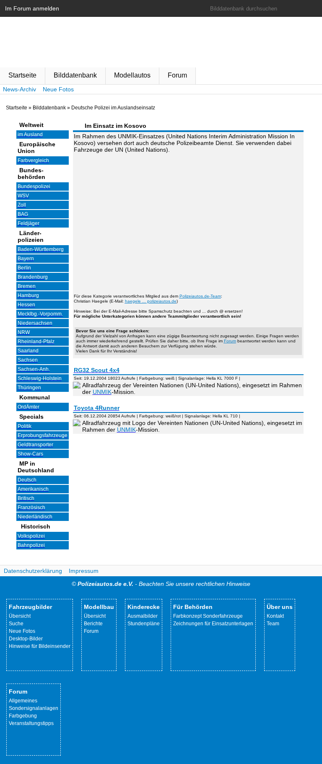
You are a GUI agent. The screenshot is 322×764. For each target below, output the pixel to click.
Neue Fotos (58, 89)
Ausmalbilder (142, 616)
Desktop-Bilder (26, 639)
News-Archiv (19, 89)
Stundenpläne (143, 624)
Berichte (93, 624)
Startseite (22, 75)
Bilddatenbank (75, 75)
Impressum (84, 570)
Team (273, 624)
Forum (177, 75)
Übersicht (20, 616)
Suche (16, 624)
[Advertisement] (188, 218)
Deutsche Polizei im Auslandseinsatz (113, 108)
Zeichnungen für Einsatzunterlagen (213, 624)
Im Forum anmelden (32, 8)
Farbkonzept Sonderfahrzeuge (208, 616)
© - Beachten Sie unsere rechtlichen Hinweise (161, 583)
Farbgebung (23, 716)
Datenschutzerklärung (33, 570)
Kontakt (275, 616)
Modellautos (132, 75)
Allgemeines (23, 701)
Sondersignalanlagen (33, 708)
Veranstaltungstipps (31, 723)
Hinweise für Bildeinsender (39, 646)
